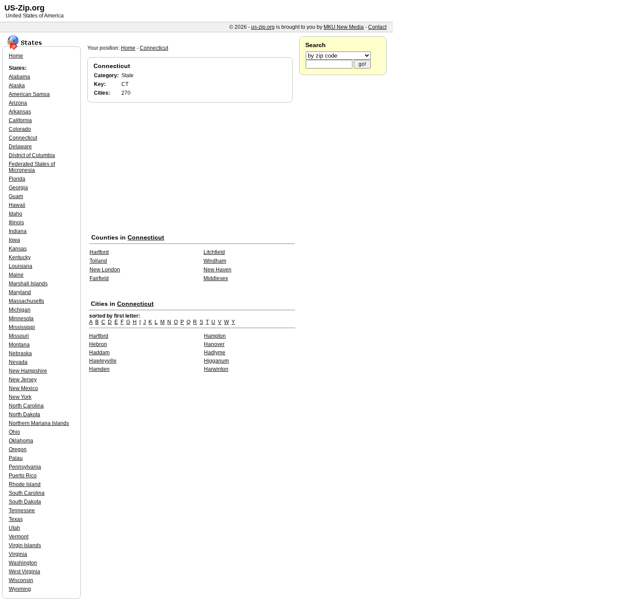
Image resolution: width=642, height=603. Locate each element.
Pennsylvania (25, 467)
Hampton (215, 336)
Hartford (99, 252)
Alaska (17, 85)
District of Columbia (32, 155)
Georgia (18, 188)
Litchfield (214, 252)
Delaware (20, 147)
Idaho (15, 214)
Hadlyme (214, 352)
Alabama (19, 77)
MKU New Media (344, 27)
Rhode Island (25, 484)
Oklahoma (21, 441)
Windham (215, 261)
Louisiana (20, 266)
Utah (14, 528)
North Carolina (26, 406)
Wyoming (20, 589)
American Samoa (29, 94)
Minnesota (21, 318)
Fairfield (99, 278)
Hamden (99, 369)
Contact (377, 27)
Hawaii (17, 205)
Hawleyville (103, 361)
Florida (17, 179)
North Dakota (24, 414)
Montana (19, 345)
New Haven (217, 270)
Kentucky (20, 257)
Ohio (14, 432)
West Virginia (24, 572)
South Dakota (25, 502)
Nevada (18, 362)
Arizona (18, 103)
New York (20, 397)
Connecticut (154, 48)
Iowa (14, 240)
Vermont (18, 537)
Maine (16, 275)
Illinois (16, 222)
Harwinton (216, 369)
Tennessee (22, 510)
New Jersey (23, 380)
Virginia (18, 554)
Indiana (18, 231)
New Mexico (23, 388)
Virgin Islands (25, 545)
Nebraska (20, 353)
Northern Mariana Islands (39, 423)
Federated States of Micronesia (32, 167)
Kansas (18, 249)
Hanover (214, 344)
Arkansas (20, 112)
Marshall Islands (28, 284)
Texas (16, 519)
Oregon (18, 449)
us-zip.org (263, 27)
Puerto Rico (23, 476)
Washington (23, 563)
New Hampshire (28, 371)
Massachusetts (26, 301)
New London (105, 270)
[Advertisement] (192, 170)
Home (128, 48)
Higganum (216, 361)
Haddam (99, 352)
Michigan (20, 310)
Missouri (19, 336)
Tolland (98, 261)
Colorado (20, 129)
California (20, 120)
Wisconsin (21, 580)
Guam (16, 196)
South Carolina (27, 493)
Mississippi (22, 327)
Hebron (98, 344)
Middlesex (216, 278)
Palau (16, 458)
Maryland (20, 292)
